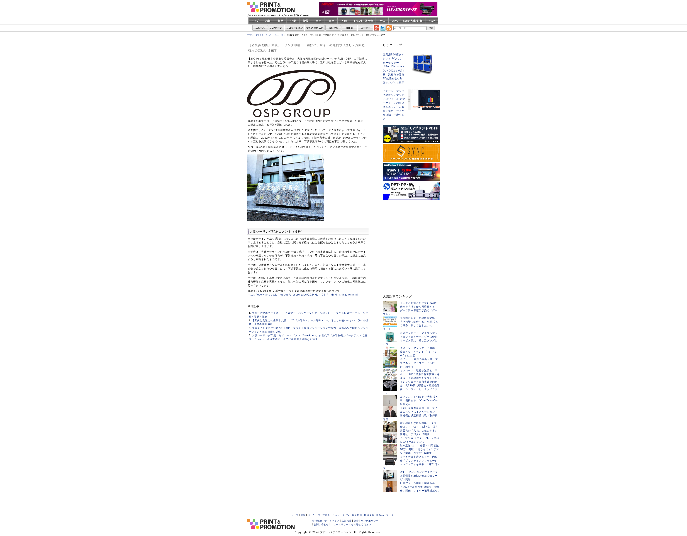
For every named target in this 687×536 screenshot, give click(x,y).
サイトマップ (331, 520)
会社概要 (317, 520)
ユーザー (391, 515)
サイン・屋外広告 (352, 515)
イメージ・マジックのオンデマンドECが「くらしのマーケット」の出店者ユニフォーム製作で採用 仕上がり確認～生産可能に (394, 105)
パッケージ (314, 515)
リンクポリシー (369, 520)
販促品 (380, 515)
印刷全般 (369, 515)
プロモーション (331, 515)
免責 (356, 520)
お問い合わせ (321, 524)
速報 (303, 515)
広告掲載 (347, 520)
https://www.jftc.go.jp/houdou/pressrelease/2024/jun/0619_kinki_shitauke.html (303, 294)
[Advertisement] (411, 223)
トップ (294, 515)
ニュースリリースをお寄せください (351, 524)
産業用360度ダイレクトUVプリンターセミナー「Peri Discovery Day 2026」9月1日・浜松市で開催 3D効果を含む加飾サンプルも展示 (394, 68)
